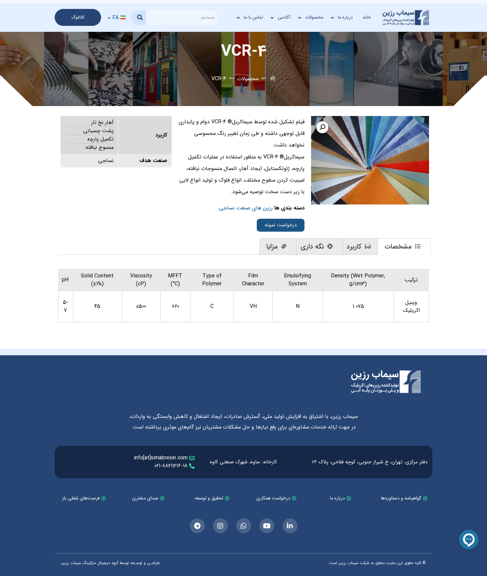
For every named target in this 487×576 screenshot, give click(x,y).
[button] (322, 127)
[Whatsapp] (243, 525)
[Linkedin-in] (290, 525)
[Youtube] (266, 525)
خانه (367, 17)
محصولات (314, 17)
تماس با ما (253, 17)
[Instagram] (220, 525)
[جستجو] (138, 17)
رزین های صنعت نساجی (246, 208)
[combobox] (182, 17)
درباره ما (345, 17)
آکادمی (284, 17)
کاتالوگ (77, 17)
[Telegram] (197, 525)
